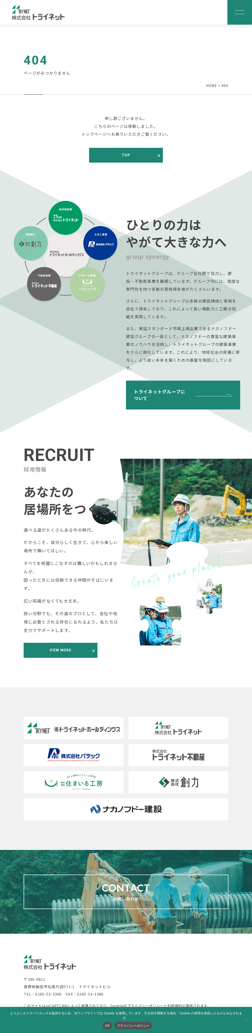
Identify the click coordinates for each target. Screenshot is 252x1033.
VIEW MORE (60, 650)
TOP (126, 155)
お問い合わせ (126, 892)
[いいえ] (245, 1019)
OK (107, 1026)
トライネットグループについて (160, 394)
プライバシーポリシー (145, 1005)
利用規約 (174, 1005)
